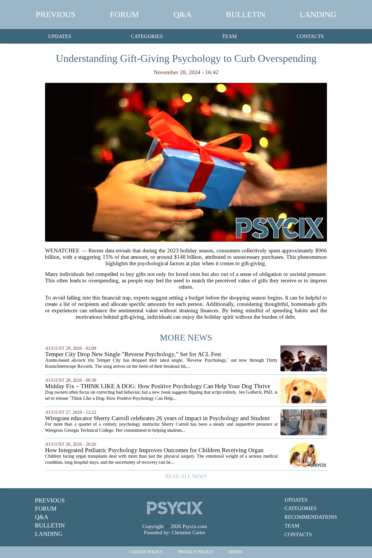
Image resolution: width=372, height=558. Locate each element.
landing (318, 14)
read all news (186, 476)
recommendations (311, 517)
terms (235, 552)
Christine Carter (188, 532)
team (229, 36)
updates (59, 36)
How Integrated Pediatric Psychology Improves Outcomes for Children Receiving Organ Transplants (154, 450)
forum (124, 14)
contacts (310, 36)
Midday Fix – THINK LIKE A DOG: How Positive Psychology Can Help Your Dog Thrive (157, 386)
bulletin (245, 14)
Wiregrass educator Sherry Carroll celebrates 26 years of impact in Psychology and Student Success (157, 418)
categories (147, 36)
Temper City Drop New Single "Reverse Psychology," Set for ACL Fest (133, 354)
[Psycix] (174, 508)
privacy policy (195, 552)
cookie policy (146, 552)
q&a (183, 14)
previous (56, 14)
